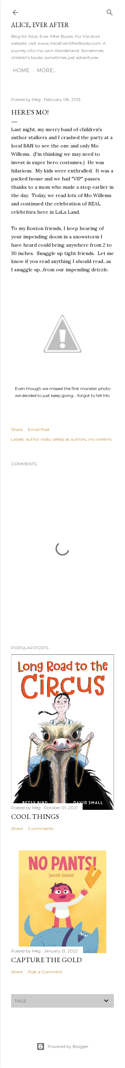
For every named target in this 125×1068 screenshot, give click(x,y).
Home (21, 70)
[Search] (110, 11)
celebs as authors (69, 439)
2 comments (40, 828)
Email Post (39, 429)
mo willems (99, 439)
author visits (38, 439)
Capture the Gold (46, 959)
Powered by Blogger (68, 1046)
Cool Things (35, 816)
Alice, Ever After (40, 25)
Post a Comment (45, 971)
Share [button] (17, 429)
